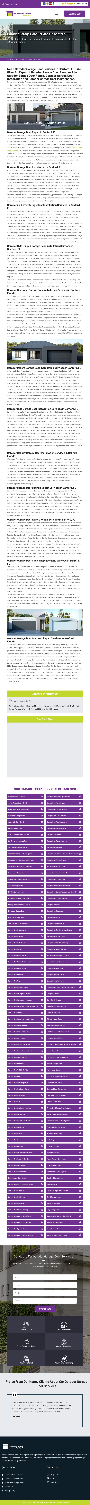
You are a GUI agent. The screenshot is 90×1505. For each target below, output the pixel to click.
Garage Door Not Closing (16, 1191)
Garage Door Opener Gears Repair (20, 1216)
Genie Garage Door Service (56, 1006)
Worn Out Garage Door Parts (57, 1235)
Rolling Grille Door (53, 1146)
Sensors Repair (52, 1184)
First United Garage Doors (17, 917)
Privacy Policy (10, 1490)
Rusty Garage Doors (54, 1165)
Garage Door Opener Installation (19, 1222)
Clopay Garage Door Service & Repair (21, 860)
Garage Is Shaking (53, 994)
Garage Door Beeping (15, 936)
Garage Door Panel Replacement (58, 796)
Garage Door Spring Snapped (57, 898)
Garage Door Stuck (53, 905)
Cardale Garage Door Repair (18, 847)
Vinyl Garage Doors (53, 1210)
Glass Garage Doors (54, 1013)
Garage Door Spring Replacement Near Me (61, 892)
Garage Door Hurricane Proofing (19, 1108)
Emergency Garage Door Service (19, 898)
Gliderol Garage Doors (54, 1019)
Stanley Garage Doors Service (57, 1191)
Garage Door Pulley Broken (56, 816)
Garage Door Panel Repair (56, 803)
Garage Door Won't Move (55, 974)
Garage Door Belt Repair (16, 943)
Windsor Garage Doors (55, 1222)
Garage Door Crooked (15, 974)
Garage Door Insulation (16, 1127)
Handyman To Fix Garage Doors (58, 1032)
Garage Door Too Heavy (55, 924)
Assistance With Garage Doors (19, 809)
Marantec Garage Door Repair (57, 1057)
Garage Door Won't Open (55, 981)
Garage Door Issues (15, 1140)
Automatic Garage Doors (16, 816)
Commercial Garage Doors (17, 873)
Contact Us (9, 1486)
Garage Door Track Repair (56, 936)
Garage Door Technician (55, 911)
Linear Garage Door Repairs (56, 1051)
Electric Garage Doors (16, 892)
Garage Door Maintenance (17, 1172)
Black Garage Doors (15, 828)
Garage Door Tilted (53, 917)
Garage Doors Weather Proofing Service (61, 987)
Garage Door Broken (15, 949)
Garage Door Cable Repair (17, 955)
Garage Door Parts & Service (57, 809)
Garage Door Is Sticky (15, 1133)
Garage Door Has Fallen (16, 1095)
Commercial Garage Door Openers (20, 866)
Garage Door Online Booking (18, 1210)
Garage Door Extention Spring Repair (21, 1019)
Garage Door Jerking (15, 1146)
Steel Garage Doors (54, 1197)
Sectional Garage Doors (55, 1178)
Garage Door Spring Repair (56, 879)
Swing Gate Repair (53, 1203)
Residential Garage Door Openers (58, 1121)
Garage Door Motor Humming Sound (20, 1184)
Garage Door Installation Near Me (19, 1121)
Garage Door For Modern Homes (19, 1044)
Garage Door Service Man (56, 866)
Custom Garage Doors (15, 885)
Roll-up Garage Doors (54, 1133)
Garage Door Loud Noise (16, 1165)
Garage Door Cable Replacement (19, 962)
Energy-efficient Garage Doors (19, 905)
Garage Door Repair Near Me (57, 841)
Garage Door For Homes (16, 1038)
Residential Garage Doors (56, 1127)
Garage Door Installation (16, 1114)
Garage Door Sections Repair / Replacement (62, 854)
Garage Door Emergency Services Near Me (23, 1006)
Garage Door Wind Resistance (57, 962)
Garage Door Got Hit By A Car (18, 1070)
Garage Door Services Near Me (57, 873)
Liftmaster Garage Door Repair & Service (61, 1044)
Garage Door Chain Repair (17, 968)
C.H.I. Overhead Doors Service (18, 835)
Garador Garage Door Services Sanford (27, 59)
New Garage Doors (53, 1070)
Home (9, 59)
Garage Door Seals (14, 981)
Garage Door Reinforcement (57, 822)
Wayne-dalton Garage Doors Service (59, 1216)
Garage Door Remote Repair (57, 828)
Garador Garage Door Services (18, 924)
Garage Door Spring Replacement (58, 885)
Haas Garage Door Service (56, 1025)
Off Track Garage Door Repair (57, 1076)
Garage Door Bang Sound (17, 930)
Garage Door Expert (15, 1013)
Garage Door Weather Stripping (58, 955)
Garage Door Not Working (17, 1203)
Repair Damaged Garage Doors (57, 1114)
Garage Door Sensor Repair (56, 860)
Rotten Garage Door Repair (56, 1159)
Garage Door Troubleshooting (57, 943)
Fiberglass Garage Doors (16, 911)
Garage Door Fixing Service (17, 1025)
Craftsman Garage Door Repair (19, 879)
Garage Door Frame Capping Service (20, 1051)
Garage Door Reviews (54, 847)
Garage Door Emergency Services (20, 1000)
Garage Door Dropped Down (18, 987)
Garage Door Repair (54, 835)
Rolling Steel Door (53, 1152)
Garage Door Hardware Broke (18, 1089)
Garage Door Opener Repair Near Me (20, 1235)
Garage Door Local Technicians (19, 1159)
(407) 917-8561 (74, 14)
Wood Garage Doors (54, 1229)
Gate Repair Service (54, 1000)
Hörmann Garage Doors (55, 1038)
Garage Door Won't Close (55, 968)
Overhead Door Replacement (57, 1089)
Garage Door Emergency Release (19, 994)
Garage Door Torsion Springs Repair (59, 930)
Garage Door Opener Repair (17, 1229)
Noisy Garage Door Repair (17, 1178)
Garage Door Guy (14, 1076)
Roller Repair (51, 1140)
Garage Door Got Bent (16, 1063)
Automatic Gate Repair (16, 822)
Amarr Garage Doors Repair (17, 803)
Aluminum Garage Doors (16, 796)
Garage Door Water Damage (57, 949)
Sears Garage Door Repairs (56, 1172)
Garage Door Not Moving (16, 1197)
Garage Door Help (14, 1102)
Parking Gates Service (54, 1102)
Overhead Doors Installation (56, 1095)
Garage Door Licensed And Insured (20, 1152)
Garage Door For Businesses (18, 1032)
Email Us (53, 1478)
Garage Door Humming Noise (18, 1083)
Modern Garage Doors (54, 1063)
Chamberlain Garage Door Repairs (20, 854)
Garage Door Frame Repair (17, 1057)
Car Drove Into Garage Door (17, 841)
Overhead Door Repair (54, 1083)
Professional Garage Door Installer (59, 1108)
